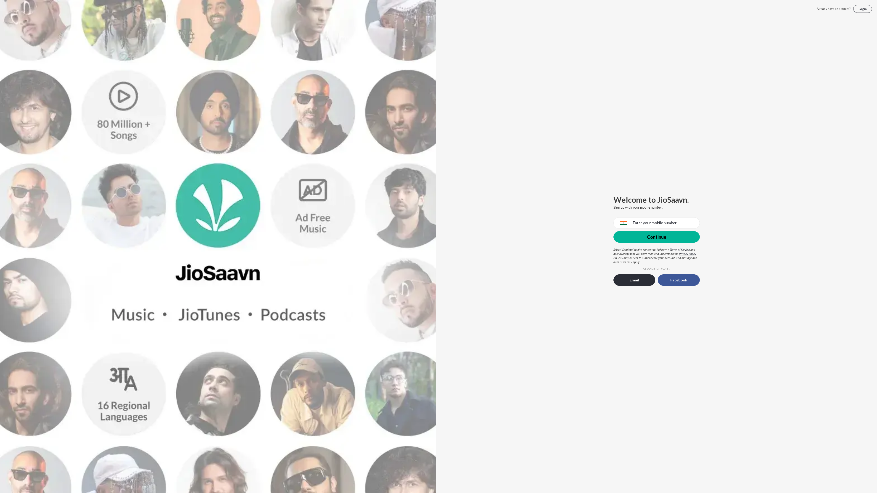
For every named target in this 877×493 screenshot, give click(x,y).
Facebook (678, 280)
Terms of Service (680, 250)
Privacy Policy (687, 254)
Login (863, 9)
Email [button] (634, 280)
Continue (656, 237)
